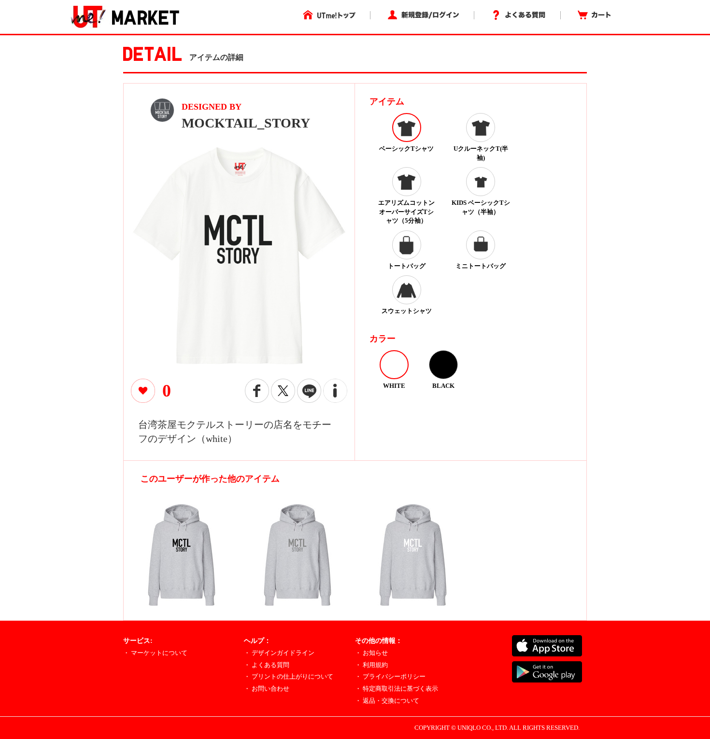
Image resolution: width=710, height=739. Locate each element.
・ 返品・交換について (387, 700)
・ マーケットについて (155, 652)
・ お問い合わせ (266, 688)
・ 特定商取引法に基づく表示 (396, 688)
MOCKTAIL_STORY (246, 122)
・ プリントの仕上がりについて (288, 676)
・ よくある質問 (266, 664)
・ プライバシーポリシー (390, 676)
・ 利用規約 (371, 664)
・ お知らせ (371, 652)
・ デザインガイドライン (279, 652)
